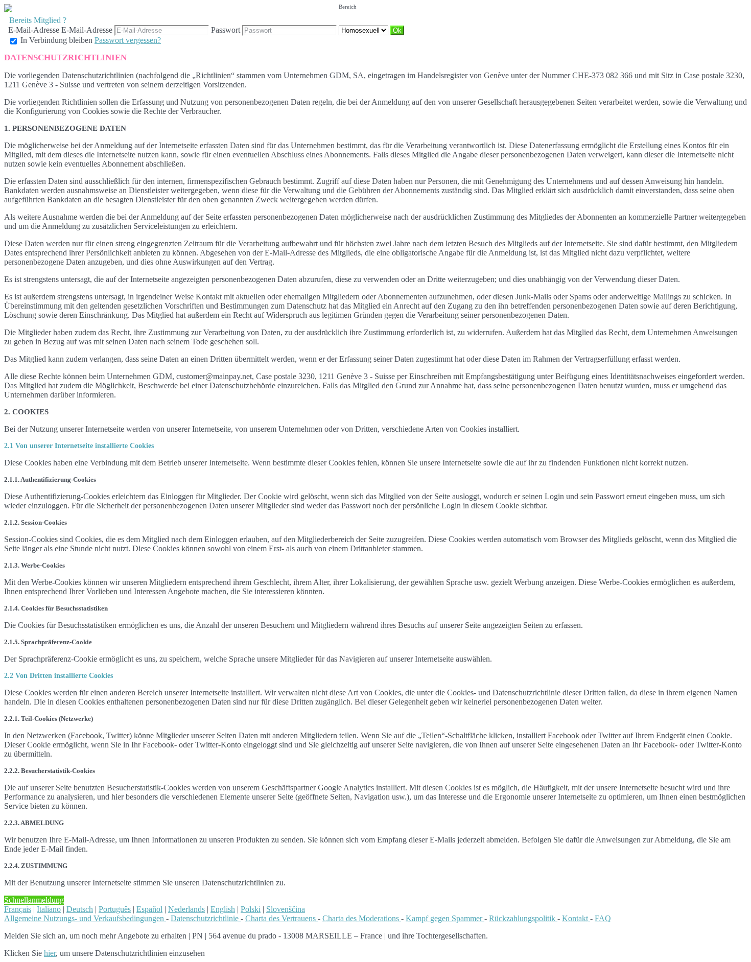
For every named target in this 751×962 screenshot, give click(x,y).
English (222, 909)
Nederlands (186, 909)
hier (50, 953)
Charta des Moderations (361, 918)
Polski (251, 909)
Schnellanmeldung (34, 900)
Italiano (49, 909)
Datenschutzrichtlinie (206, 918)
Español (149, 909)
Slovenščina (285, 909)
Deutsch (79, 909)
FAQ (603, 918)
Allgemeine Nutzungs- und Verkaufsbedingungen (85, 918)
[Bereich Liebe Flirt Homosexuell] (364, 30)
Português (115, 909)
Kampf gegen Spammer (445, 918)
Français (17, 909)
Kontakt (576, 918)
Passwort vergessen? (128, 40)
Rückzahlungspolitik (523, 918)
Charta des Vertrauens (281, 918)
